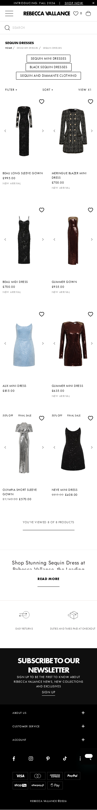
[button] (48, 28)
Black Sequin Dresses (49, 67)
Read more (48, 578)
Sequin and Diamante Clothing (48, 75)
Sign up (48, 692)
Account (19, 740)
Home (8, 48)
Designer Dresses (27, 48)
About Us (19, 713)
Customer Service (26, 726)
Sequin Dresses (52, 48)
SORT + (48, 89)
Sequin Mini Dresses (48, 58)
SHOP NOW (74, 3)
